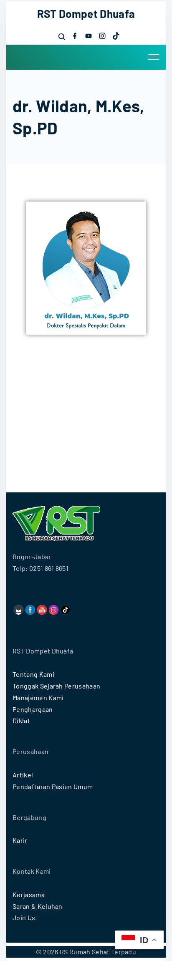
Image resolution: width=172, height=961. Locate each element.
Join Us (24, 917)
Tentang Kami (33, 674)
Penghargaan (33, 709)
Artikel (23, 775)
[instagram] (102, 36)
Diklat (21, 720)
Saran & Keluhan (38, 906)
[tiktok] (116, 36)
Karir (20, 840)
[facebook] (74, 36)
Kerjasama (29, 894)
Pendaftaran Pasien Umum (53, 786)
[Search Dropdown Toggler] (61, 36)
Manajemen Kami (38, 697)
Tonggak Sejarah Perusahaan (56, 686)
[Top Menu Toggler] (153, 57)
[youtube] (88, 36)
